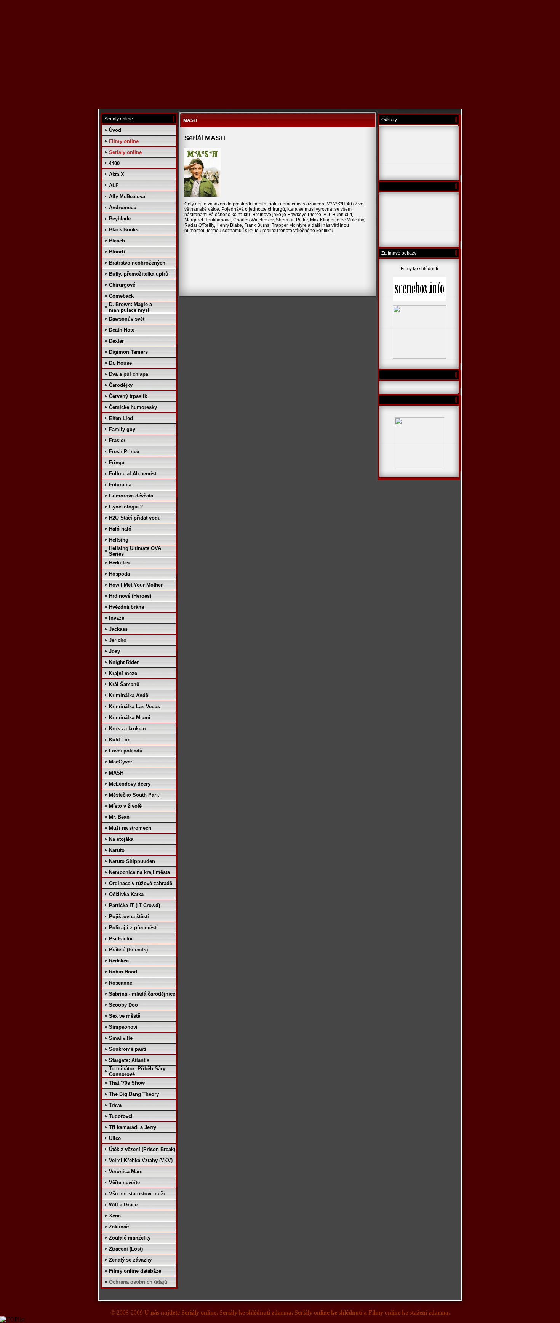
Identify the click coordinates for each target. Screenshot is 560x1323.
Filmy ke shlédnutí (419, 268)
